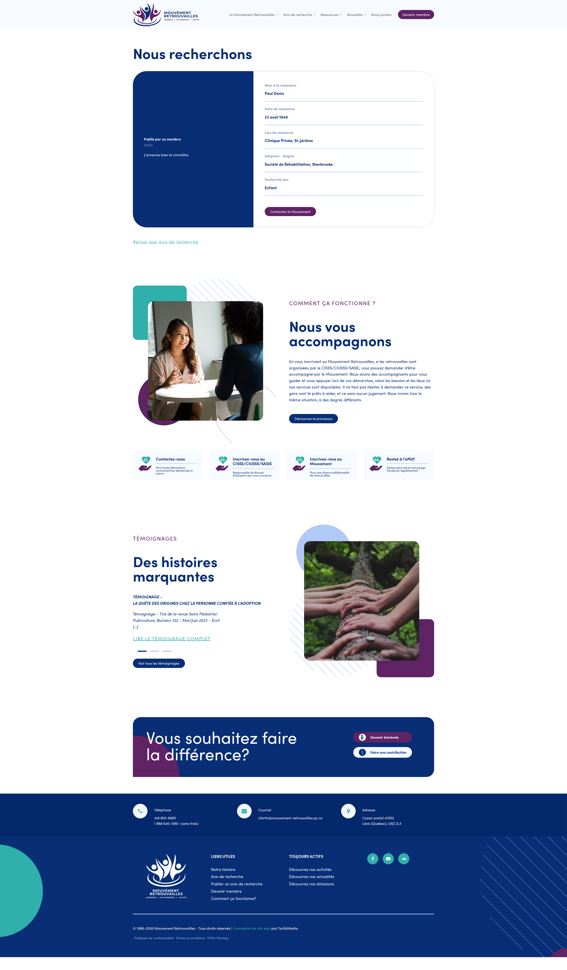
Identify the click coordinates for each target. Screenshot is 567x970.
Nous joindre (381, 14)
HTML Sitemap (218, 938)
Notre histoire (223, 869)
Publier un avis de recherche (236, 883)
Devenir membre (226, 891)
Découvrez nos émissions (311, 883)
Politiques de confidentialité (154, 938)
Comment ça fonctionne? (233, 898)
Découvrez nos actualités (311, 876)
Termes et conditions (190, 938)
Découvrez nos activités (310, 869)
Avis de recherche (297, 14)
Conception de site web (251, 928)
